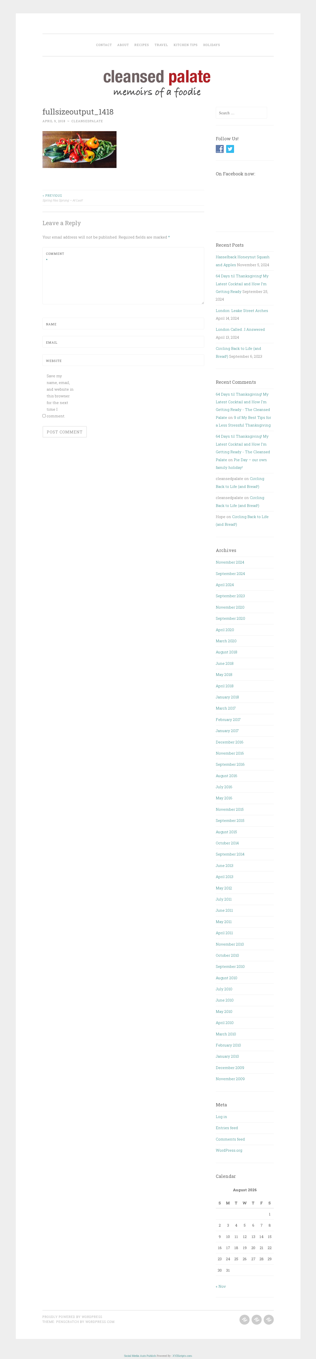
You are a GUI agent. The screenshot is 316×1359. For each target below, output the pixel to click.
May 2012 (224, 887)
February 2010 (228, 1045)
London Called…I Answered (240, 329)
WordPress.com (100, 1322)
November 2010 (230, 944)
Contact (104, 45)
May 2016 (224, 797)
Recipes (141, 45)
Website (54, 361)
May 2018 (224, 674)
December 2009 (230, 1067)
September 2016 (230, 764)
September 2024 (230, 573)
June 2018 (225, 663)
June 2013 (224, 865)
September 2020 (230, 618)
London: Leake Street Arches (242, 310)
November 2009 (230, 1078)
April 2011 (224, 932)
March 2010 (226, 1033)
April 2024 (225, 584)
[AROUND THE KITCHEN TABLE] (256, 1320)
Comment (55, 257)
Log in (221, 1116)
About (123, 45)
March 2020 (226, 640)
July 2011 (224, 899)
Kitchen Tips (186, 45)
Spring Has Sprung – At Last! (62, 197)
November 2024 (230, 562)
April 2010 (225, 1022)
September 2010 (230, 966)
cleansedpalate (87, 121)
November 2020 (230, 607)
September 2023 (230, 595)
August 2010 (226, 977)
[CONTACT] (268, 1320)
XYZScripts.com (182, 1356)
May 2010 (224, 1011)
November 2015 (230, 809)
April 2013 (224, 876)
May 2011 (224, 921)
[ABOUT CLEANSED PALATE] (244, 1320)
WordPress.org (229, 1150)
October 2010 (227, 955)
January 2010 (227, 1056)
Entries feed (227, 1127)
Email (52, 342)
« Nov (221, 1286)
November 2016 (230, 753)
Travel (161, 45)
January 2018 (227, 696)
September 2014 (230, 854)
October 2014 (227, 842)
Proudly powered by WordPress (72, 1317)
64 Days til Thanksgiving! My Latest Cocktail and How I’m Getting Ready (242, 283)
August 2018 (226, 651)
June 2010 (225, 1000)
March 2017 (226, 708)
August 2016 (226, 775)
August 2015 (226, 831)
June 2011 (224, 910)
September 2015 (230, 820)
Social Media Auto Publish (140, 1356)
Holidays (211, 45)
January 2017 (227, 730)
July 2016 (224, 786)
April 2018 (225, 685)
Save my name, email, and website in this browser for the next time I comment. (60, 395)
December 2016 (229, 741)
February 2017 (228, 719)
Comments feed (230, 1139)
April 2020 (225, 629)
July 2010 (224, 988)
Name (51, 324)
